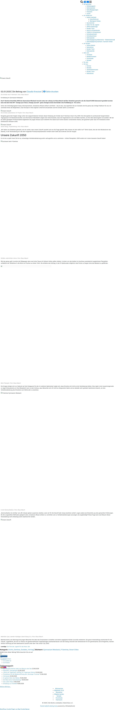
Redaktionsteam (91, 56)
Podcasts (89, 11)
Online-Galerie (91, 45)
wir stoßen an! (88, 15)
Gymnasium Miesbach (51, 650)
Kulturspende (90, 38)
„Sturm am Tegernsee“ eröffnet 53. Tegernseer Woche (19, 672)
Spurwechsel (90, 23)
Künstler (89, 68)
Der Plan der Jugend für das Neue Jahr (18, 646)
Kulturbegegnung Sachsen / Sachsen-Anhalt (99, 41)
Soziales (24, 650)
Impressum (59, 700)
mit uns (86, 64)
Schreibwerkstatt (92, 34)
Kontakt (89, 60)
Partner (89, 66)
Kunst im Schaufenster (93, 30)
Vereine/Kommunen (92, 69)
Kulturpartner (59, 688)
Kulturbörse (90, 47)
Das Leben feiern (8, 681)
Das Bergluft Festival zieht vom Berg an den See (17, 668)
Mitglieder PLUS (59, 690)
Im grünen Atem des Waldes (11, 678)
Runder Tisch (90, 28)
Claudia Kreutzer (34, 91)
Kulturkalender (91, 8)
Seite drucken (50, 91)
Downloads (90, 58)
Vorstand (89, 54)
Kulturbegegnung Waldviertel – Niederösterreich (101, 39)
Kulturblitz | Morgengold (10, 670)
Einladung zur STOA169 (10, 683)
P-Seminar (64, 650)
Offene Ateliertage (92, 26)
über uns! (86, 53)
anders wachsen (91, 17)
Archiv (88, 13)
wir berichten (87, 4)
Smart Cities (74, 650)
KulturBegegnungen (92, 10)
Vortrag (31, 650)
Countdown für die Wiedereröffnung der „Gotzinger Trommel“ (21, 674)
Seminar (17, 650)
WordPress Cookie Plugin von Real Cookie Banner (14, 709)
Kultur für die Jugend (93, 25)
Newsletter (59, 692)
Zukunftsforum (94, 19)
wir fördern (87, 43)
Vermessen (6, 676)
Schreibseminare (91, 36)
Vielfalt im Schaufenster (94, 32)
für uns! (86, 62)
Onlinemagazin (91, 6)
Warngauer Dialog (95, 21)
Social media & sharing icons (49, 706)
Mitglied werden (59, 694)
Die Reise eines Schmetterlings (12, 680)
